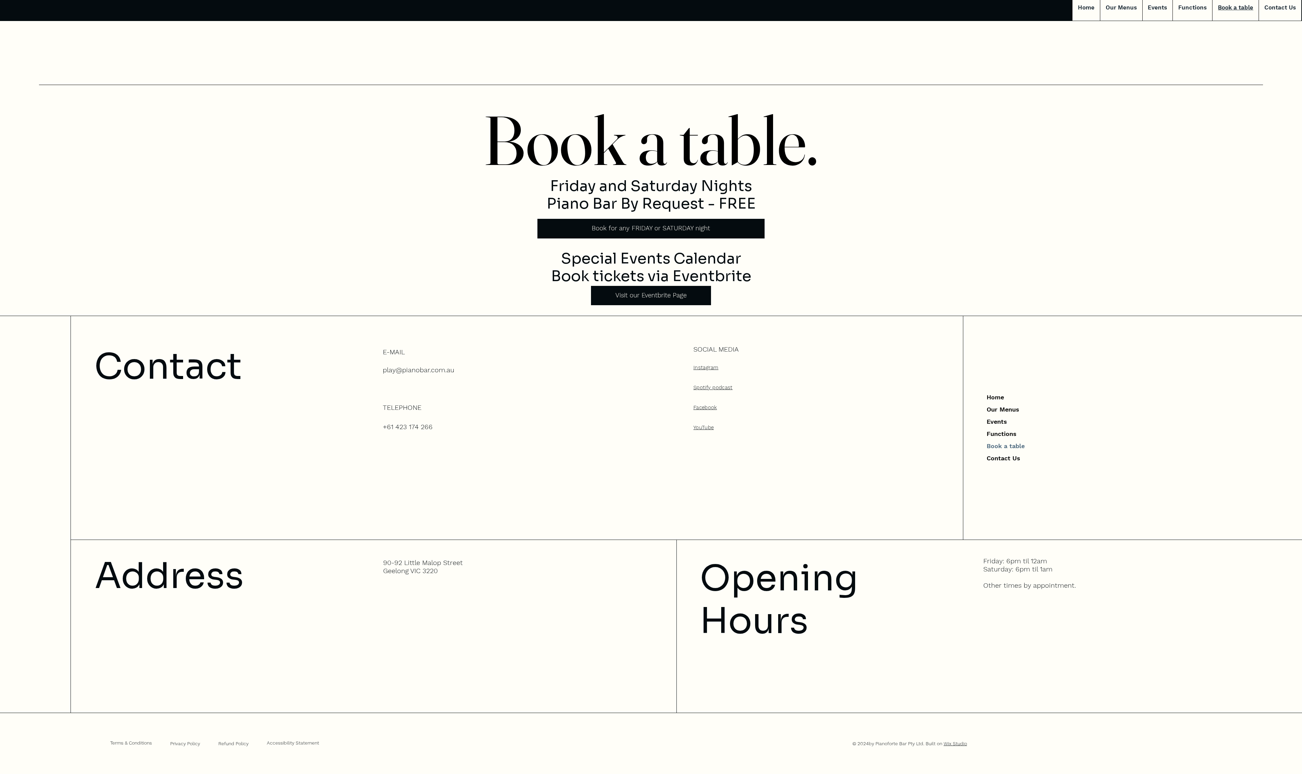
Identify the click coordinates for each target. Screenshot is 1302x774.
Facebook (705, 407)
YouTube (703, 427)
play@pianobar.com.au (418, 370)
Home (995, 397)
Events (997, 421)
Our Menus (1003, 409)
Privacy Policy (185, 743)
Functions (1002, 433)
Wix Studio (955, 743)
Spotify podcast (713, 387)
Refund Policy (233, 743)
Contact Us (1003, 458)
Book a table (1006, 445)
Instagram (705, 367)
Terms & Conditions (131, 743)
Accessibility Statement (293, 743)
